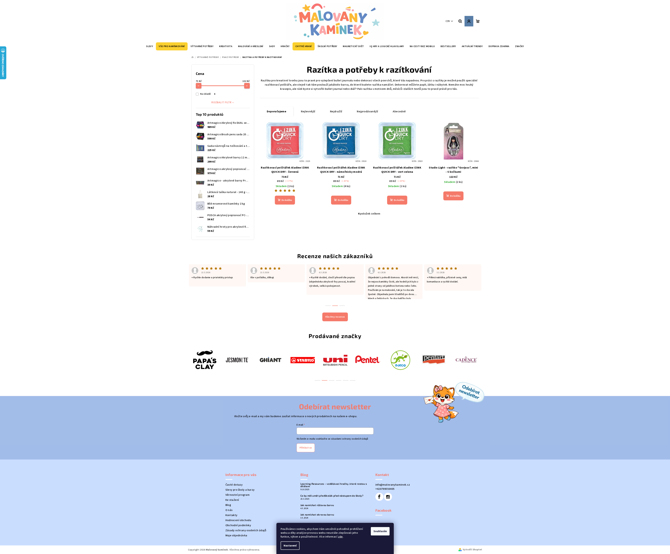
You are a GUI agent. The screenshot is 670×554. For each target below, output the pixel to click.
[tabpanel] (204, 359)
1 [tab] (317, 380)
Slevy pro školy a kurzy (240, 490)
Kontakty (231, 515)
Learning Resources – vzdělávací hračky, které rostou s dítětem (333, 485)
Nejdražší (336, 111)
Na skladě (207, 94)
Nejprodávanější (367, 111)
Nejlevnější (308, 111)
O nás (229, 510)
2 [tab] (324, 380)
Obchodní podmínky (238, 525)
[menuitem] (149, 46)
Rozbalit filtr (221, 102)
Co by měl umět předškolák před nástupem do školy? (331, 496)
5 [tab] (345, 380)
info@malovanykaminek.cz (392, 485)
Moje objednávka (236, 535)
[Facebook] (379, 497)
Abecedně (399, 111)
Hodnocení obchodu (238, 520)
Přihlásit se (306, 448)
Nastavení (290, 546)
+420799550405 (385, 489)
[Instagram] (388, 497)
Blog (228, 505)
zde (340, 537)
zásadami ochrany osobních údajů (349, 439)
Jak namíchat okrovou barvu (317, 514)
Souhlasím (380, 531)
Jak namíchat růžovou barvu (317, 505)
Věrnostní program (237, 495)
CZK (448, 21)
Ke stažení (232, 500)
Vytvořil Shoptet (472, 549)
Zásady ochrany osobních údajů (245, 530)
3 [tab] (331, 380)
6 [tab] (352, 380)
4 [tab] (338, 380)
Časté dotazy (234, 485)
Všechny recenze (335, 317)
